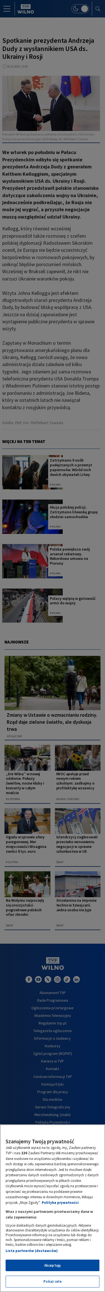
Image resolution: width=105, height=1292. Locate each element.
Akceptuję (52, 1265)
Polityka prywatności (60, 1202)
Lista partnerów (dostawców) (32, 1250)
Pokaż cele (52, 1281)
